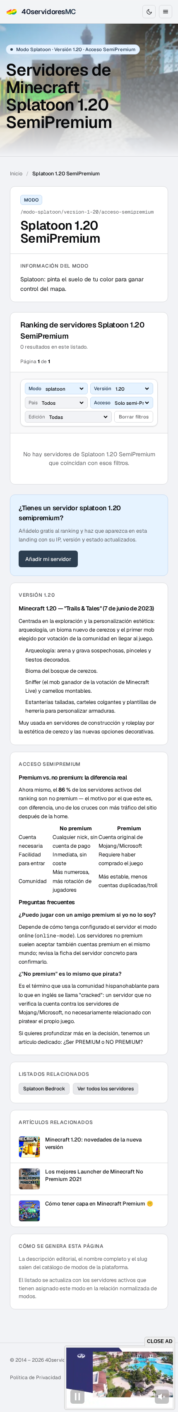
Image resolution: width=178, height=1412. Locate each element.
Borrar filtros (134, 416)
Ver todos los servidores (105, 1088)
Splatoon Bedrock (44, 1088)
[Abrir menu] (165, 11)
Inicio (16, 173)
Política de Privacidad (35, 1377)
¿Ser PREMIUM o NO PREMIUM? (103, 1041)
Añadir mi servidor (48, 559)
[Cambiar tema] (149, 11)
